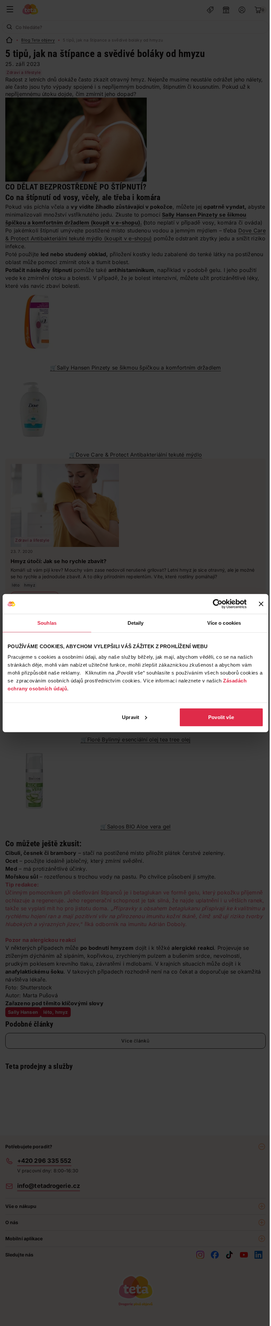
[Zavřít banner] (261, 604)
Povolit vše (221, 717)
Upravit (130, 717)
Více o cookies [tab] (224, 623)
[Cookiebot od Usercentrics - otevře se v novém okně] (218, 604)
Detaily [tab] (136, 623)
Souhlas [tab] (47, 623)
